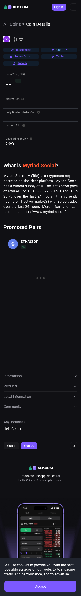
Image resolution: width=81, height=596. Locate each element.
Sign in (59, 7)
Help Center (12, 429)
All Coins (12, 24)
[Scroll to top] (73, 445)
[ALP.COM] (16, 7)
